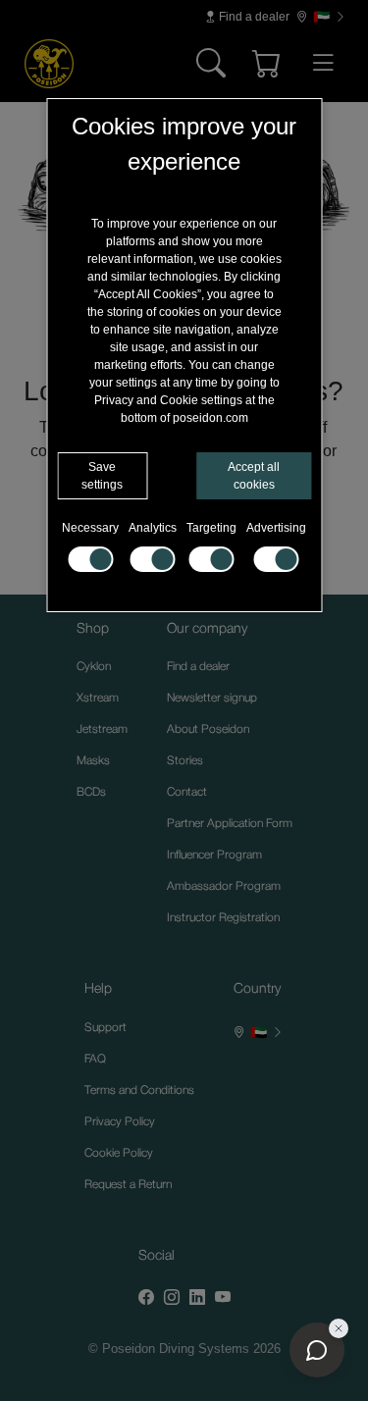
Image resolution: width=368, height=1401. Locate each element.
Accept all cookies (254, 476)
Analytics (153, 528)
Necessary (90, 528)
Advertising (276, 528)
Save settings (102, 476)
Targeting (211, 528)
